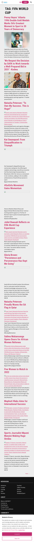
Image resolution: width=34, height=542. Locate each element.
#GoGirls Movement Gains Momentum (14, 187)
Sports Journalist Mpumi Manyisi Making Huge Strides (16, 435)
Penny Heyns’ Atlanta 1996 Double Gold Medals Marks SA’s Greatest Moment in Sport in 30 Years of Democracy (16, 23)
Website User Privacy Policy (11, 530)
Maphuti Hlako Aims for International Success (16, 402)
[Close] (31, 516)
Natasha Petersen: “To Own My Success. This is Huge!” (16, 105)
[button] (20, 2)
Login (25, 2)
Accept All (17, 534)
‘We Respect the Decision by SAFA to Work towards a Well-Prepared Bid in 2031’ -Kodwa (16, 65)
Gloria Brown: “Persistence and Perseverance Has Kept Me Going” (15, 259)
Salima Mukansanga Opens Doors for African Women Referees (16, 339)
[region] (17, 528)
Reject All (17, 538)
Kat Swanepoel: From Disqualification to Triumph (14, 142)
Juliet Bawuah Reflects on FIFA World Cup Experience (17, 225)
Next (28, 473)
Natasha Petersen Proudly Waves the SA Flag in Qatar (15, 304)
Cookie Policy (21, 530)
